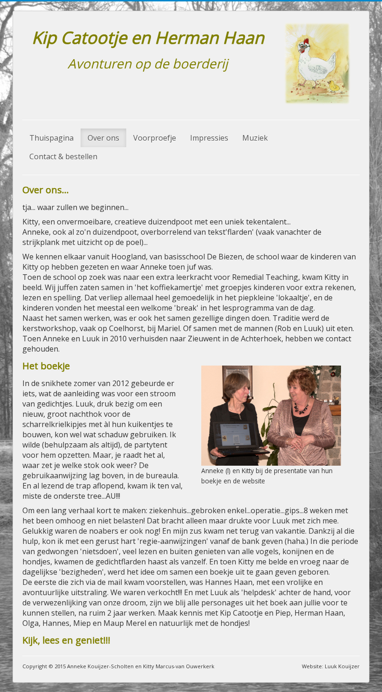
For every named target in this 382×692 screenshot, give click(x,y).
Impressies (209, 138)
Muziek (255, 138)
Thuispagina (51, 138)
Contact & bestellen (63, 156)
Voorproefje (154, 138)
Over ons (103, 138)
